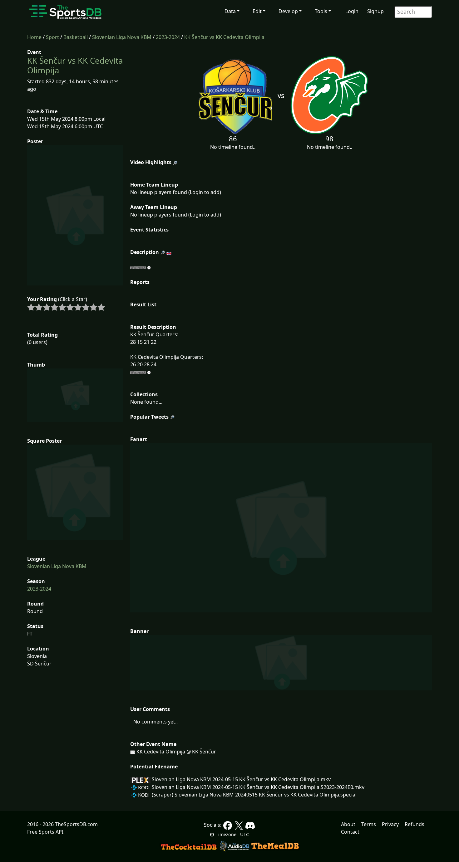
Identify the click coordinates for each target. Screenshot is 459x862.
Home (34, 37)
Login (351, 11)
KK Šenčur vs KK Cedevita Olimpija (224, 37)
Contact (350, 831)
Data (230, 11)
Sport (52, 37)
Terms (368, 824)
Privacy (390, 824)
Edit (257, 11)
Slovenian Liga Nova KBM (121, 37)
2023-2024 (168, 37)
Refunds (414, 824)
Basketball (75, 37)
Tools (321, 11)
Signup (375, 11)
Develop (288, 11)
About (348, 824)
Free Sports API (45, 831)
